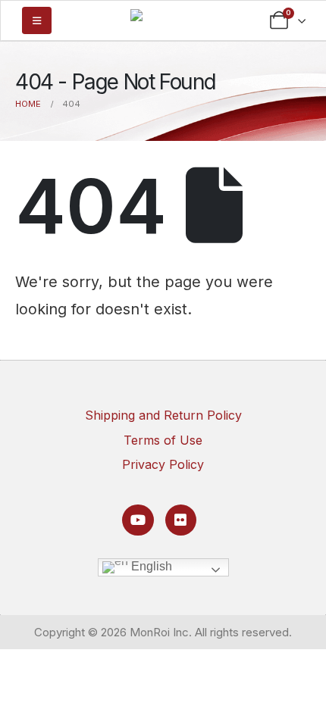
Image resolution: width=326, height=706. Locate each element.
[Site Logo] (162, 19)
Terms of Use (163, 440)
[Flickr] (180, 520)
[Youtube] (137, 520)
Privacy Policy (163, 464)
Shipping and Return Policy (163, 415)
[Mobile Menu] (37, 20)
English (150, 566)
